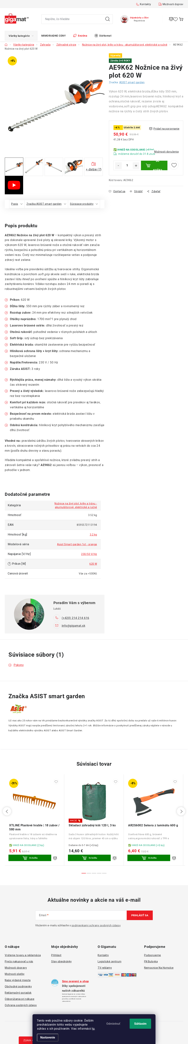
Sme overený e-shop (75, 981)
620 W (93, 563)
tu (93, 1028)
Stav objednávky (61, 961)
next (181, 811)
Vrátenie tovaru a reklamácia (23, 955)
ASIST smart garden (132, 82)
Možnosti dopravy (174, 4)
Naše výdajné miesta (18, 980)
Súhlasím (140, 1023)
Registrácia (139, 21)
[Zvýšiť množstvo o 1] (136, 165)
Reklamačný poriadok (18, 992)
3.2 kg (93, 534)
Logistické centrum (109, 961)
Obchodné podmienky (18, 986)
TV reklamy (105, 967)
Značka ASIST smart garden (44, 203)
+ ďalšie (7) (94, 169)
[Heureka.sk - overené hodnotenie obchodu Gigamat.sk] (54, 982)
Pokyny (19, 665)
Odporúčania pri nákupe (19, 998)
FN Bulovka (151, 961)
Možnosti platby (15, 973)
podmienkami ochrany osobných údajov (96, 925)
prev (7, 811)
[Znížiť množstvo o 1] (118, 165)
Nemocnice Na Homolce (158, 967)
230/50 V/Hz (89, 554)
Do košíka (157, 165)
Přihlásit (56, 955)
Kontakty (145, 4)
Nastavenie (47, 1037)
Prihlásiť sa (139, 915)
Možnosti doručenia (166, 151)
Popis (14, 203)
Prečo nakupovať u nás (19, 961)
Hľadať (107, 19)
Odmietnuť (113, 1023)
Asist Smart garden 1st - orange (77, 544)
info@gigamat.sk (73, 625)
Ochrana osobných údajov (21, 1005)
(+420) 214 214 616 (75, 618)
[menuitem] (21, 35)
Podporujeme (152, 955)
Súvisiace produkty (81, 203)
